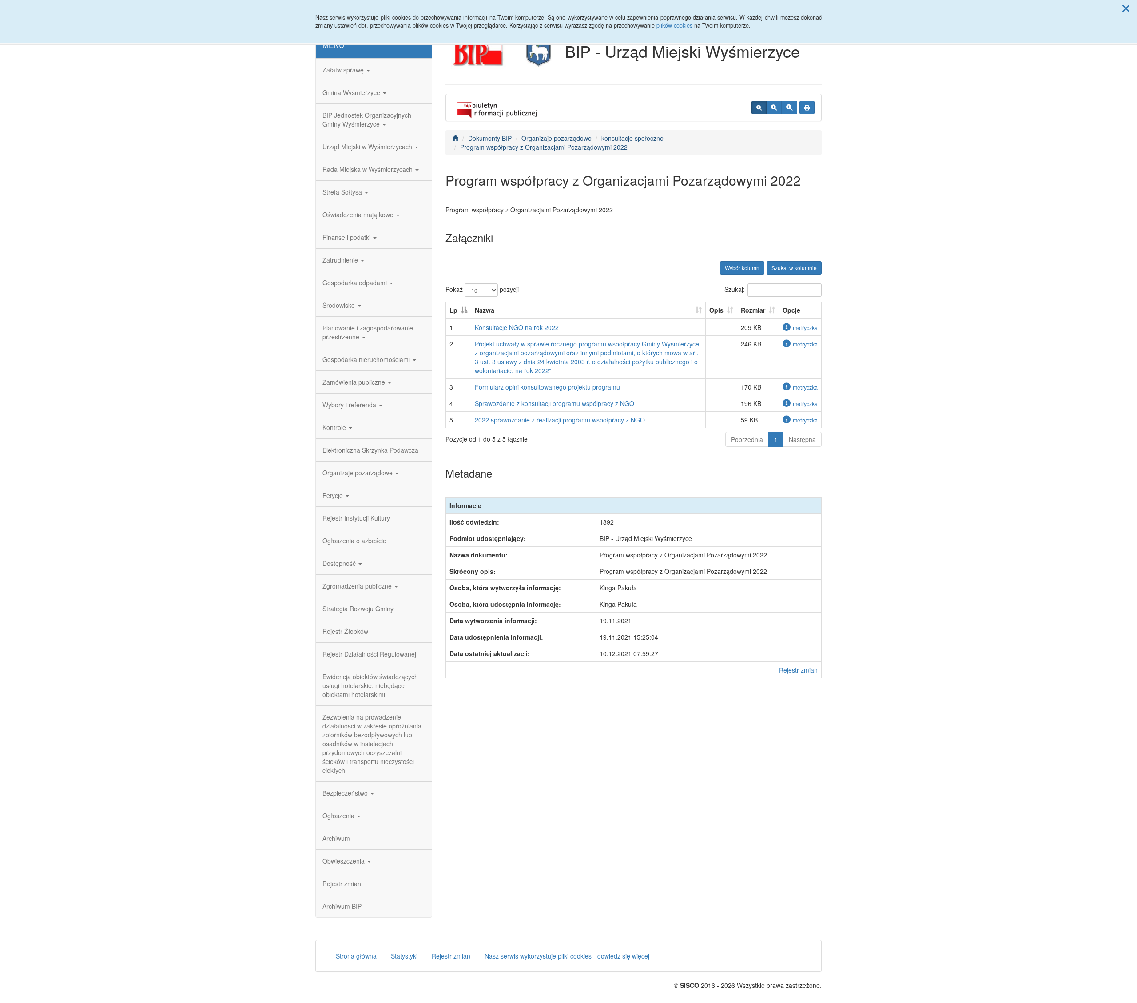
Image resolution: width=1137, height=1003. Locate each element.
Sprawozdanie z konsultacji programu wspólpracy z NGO (554, 403)
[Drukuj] (807, 107)
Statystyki (404, 955)
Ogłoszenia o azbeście (354, 540)
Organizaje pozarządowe (358, 472)
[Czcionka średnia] (774, 107)
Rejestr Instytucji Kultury (356, 517)
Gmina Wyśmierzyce (352, 92)
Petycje (333, 495)
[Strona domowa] (455, 138)
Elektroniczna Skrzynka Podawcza (370, 450)
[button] (1125, 8)
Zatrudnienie (341, 259)
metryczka (805, 328)
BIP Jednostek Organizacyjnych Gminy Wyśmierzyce (366, 119)
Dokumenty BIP (490, 138)
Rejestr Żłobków (345, 631)
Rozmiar (753, 310)
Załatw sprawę (344, 69)
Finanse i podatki (347, 237)
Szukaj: (734, 289)
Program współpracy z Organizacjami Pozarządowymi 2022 (544, 147)
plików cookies (674, 25)
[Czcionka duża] (789, 107)
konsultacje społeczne (632, 138)
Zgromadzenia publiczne (358, 585)
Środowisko (339, 305)
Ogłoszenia (339, 815)
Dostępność (340, 563)
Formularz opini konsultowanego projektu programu (547, 386)
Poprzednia (747, 439)
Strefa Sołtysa (343, 191)
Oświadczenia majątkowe (358, 214)
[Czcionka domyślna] (759, 107)
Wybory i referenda (350, 404)
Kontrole (335, 427)
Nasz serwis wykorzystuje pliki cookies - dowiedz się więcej (567, 955)
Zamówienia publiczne (354, 382)
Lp (453, 310)
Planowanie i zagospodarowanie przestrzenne (367, 332)
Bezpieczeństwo (346, 792)
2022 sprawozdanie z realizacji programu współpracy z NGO (560, 419)
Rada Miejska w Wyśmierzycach (368, 169)
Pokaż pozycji (482, 289)
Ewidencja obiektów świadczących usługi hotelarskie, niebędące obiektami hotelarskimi (370, 685)
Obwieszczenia (344, 860)
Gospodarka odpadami (355, 282)
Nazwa (484, 310)
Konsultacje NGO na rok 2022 (517, 327)
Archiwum (336, 838)
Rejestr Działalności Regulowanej (369, 653)
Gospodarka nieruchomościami (367, 359)
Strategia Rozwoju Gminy (358, 608)
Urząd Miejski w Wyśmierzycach (368, 146)
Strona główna (356, 955)
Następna (802, 439)
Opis (716, 310)
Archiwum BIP (342, 906)
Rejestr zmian (341, 883)
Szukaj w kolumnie (794, 267)
